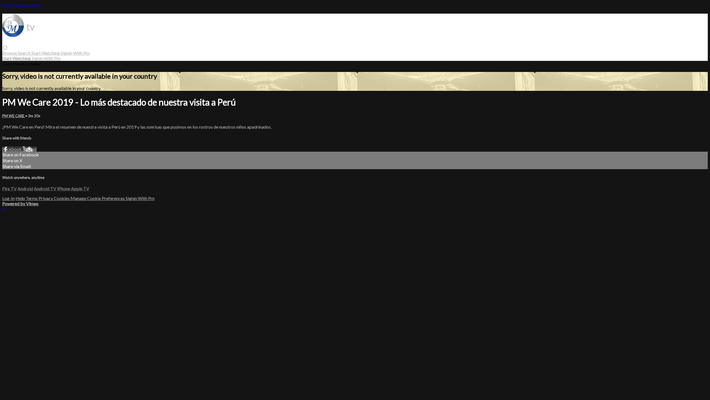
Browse (10, 53)
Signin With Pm (75, 53)
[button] (5, 47)
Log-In (8, 198)
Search (24, 53)
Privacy (46, 198)
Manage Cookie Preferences (98, 198)
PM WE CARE (13, 116)
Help (21, 198)
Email (31, 149)
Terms (32, 198)
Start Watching (46, 53)
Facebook (12, 149)
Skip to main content (21, 5)
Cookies (62, 198)
